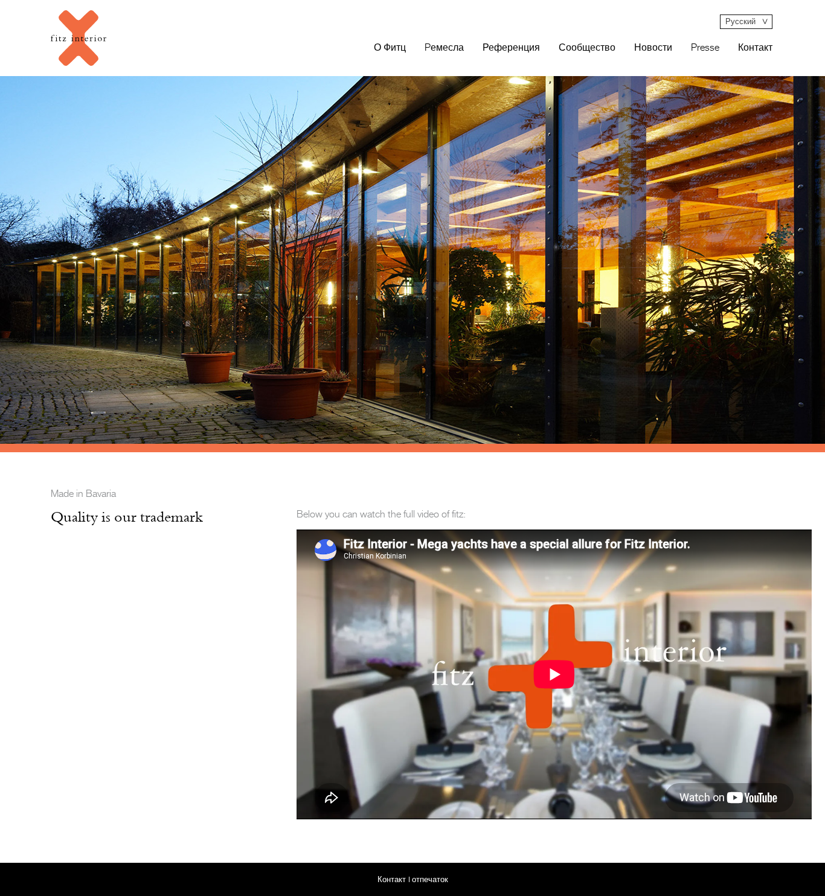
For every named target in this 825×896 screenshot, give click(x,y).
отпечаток (430, 879)
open (746, 21)
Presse (705, 47)
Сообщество (587, 47)
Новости (653, 47)
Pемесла (444, 47)
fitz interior (78, 38)
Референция (511, 47)
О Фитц (390, 47)
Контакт (755, 47)
